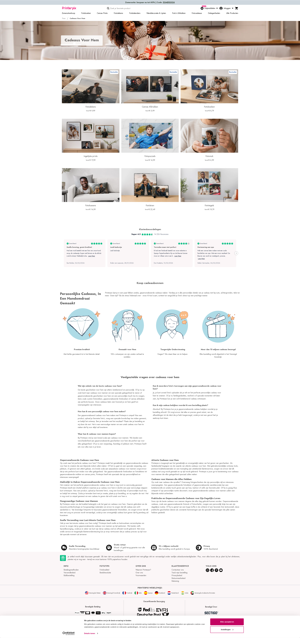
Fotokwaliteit (104, 569)
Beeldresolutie (105, 572)
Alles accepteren (227, 622)
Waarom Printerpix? (143, 569)
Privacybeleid (177, 575)
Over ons (139, 572)
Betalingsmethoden (71, 569)
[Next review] (236, 253)
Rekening (175, 581)
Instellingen (226, 629)
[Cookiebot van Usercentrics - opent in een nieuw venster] (68, 633)
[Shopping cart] (236, 8)
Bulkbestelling (69, 575)
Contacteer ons (178, 569)
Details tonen (89, 633)
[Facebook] (212, 570)
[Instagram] (207, 570)
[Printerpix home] (69, 8)
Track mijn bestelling (179, 572)
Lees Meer (91, 256)
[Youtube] (221, 570)
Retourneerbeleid (178, 578)
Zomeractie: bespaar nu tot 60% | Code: (150, 2)
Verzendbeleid (69, 572)
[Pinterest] (216, 570)
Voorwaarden (141, 575)
